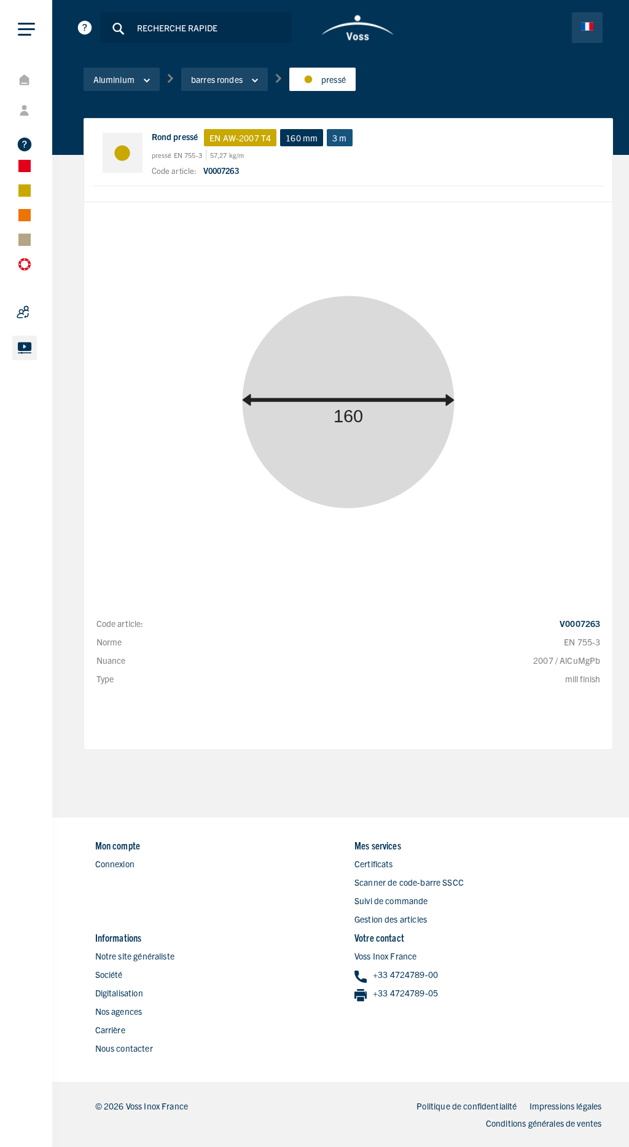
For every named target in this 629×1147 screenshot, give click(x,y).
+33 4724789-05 (405, 992)
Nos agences (119, 1011)
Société (109, 974)
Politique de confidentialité (466, 1105)
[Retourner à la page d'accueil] (357, 27)
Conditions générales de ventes (544, 1123)
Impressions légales (565, 1105)
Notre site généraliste (134, 955)
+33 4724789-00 (405, 974)
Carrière (110, 1029)
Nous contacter (124, 1048)
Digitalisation (119, 992)
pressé (333, 79)
